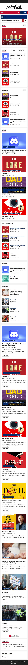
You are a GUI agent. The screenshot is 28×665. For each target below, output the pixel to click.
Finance (21, 190)
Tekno (5, 43)
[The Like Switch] (14, 36)
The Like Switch (23, 20)
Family (5, 318)
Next (17, 635)
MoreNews (21, 662)
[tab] (6, 50)
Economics (17, 190)
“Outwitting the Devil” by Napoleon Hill (14, 491)
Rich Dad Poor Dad (5, 73)
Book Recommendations (8, 39)
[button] (2, 12)
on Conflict (5, 309)
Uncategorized (13, 299)
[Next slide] (25, 25)
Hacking (5, 147)
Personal (5, 191)
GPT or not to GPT (5, 278)
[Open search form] (18, 12)
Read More (6, 356)
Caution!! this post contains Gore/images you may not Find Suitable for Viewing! (5, 292)
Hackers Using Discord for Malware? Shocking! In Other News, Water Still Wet (5, 56)
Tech (13, 147)
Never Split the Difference (14, 522)
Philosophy (17, 213)
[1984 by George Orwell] (14, 207)
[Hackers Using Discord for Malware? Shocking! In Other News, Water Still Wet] (14, 141)
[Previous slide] (23, 25)
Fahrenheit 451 (5, 104)
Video (25, 12)
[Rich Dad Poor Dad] (14, 185)
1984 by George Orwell (5, 81)
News (9, 147)
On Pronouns (5, 301)
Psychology (17, 39)
